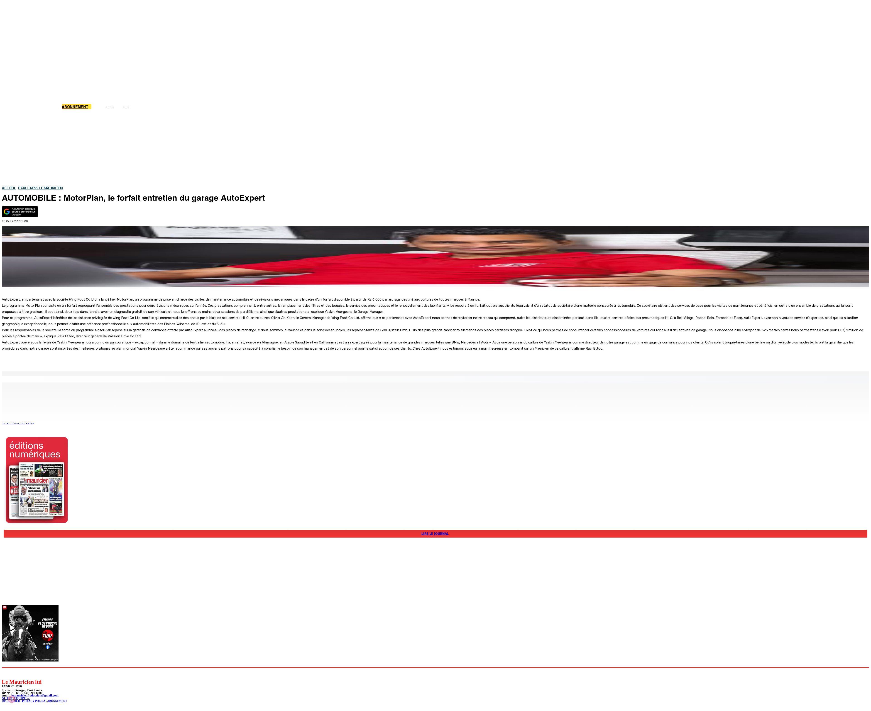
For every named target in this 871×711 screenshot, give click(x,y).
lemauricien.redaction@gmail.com (35, 695)
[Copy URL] (79, 359)
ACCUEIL (9, 187)
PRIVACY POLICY (33, 701)
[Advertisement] (435, 147)
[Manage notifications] (11, 699)
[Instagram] (16, 673)
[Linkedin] (26, 673)
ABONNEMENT (57, 701)
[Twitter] (63, 359)
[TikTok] (36, 673)
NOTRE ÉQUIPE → (16, 698)
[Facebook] (47, 359)
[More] (96, 360)
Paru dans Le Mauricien (40, 187)
